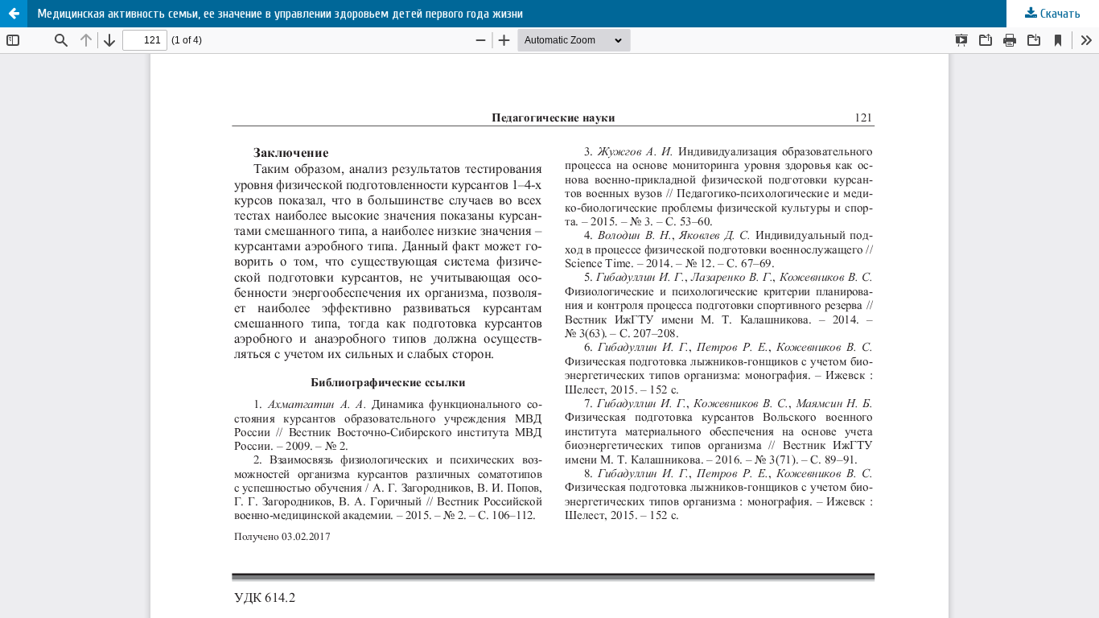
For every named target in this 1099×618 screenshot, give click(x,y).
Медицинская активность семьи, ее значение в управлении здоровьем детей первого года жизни (280, 13)
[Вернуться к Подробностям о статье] (13, 13)
